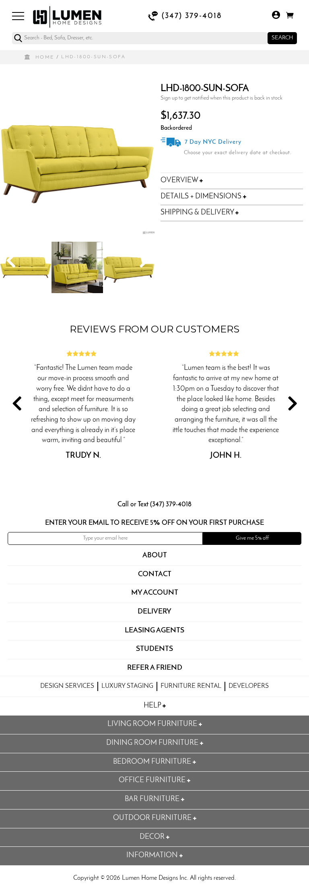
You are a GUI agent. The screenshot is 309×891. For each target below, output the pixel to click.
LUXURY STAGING (127, 686)
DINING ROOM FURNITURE (153, 743)
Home (44, 57)
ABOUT (154, 555)
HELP (153, 706)
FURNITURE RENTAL (191, 686)
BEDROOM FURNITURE (153, 762)
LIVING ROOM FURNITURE (153, 724)
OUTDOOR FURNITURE (153, 818)
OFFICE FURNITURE (153, 780)
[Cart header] (290, 17)
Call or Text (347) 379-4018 (154, 504)
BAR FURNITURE (153, 799)
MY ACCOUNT (154, 593)
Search (282, 38)
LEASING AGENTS (154, 630)
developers (249, 686)
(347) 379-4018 (192, 16)
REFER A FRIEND (154, 668)
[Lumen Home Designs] (67, 16)
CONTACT (154, 574)
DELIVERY (154, 612)
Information (152, 855)
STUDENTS (154, 649)
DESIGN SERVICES (67, 686)
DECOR (153, 837)
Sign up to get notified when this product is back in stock (221, 98)
